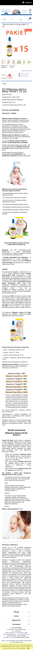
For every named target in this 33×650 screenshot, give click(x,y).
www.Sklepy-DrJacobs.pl (24, 634)
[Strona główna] (16, 11)
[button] (4, 19)
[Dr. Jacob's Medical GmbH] (9, 75)
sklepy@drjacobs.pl (11, 634)
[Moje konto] (20, 19)
